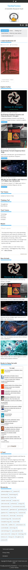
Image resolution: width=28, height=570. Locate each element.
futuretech (4, 509)
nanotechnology (6, 518)
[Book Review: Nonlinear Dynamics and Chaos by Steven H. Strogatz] (14, 271)
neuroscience (16, 518)
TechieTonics (14, 6)
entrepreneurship (6, 506)
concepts (15, 500)
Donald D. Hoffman (5, 441)
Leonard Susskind (5, 424)
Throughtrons (4, 204)
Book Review (4, 206)
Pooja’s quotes (6, 228)
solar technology (5, 531)
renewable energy (6, 521)
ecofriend (14, 503)
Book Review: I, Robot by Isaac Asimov (7, 80)
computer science (6, 500)
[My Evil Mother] (2, 417)
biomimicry (4, 494)
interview (20, 515)
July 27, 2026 (4, 148)
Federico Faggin (8, 394)
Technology (4, 214)
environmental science (19, 506)
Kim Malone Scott (8, 388)
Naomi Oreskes (4, 382)
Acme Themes (15, 567)
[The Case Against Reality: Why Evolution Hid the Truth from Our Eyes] (2, 440)
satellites (11, 524)
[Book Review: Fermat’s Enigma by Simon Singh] (14, 290)
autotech (16, 491)
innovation (4, 515)
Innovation (3, 217)
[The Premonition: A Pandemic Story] (2, 373)
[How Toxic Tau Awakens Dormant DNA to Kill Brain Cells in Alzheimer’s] (14, 328)
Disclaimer (5, 556)
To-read (11, 368)
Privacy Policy (6, 552)
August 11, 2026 (5, 112)
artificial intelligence (6, 491)
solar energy (13, 527)
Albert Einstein (8, 250)
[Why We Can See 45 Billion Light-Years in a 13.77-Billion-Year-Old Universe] (14, 308)
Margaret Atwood (8, 415)
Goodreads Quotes (23, 254)
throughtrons (19, 537)
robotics (4, 524)
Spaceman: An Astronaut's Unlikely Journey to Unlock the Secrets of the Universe (13, 408)
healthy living (13, 512)
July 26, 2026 (4, 177)
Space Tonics (4, 186)
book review (5, 497)
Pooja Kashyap (14, 44)
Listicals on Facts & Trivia (7, 196)
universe (4, 540)
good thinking (22, 509)
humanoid (22, 512)
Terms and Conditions (8, 549)
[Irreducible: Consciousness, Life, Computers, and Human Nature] (2, 394)
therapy (11, 537)
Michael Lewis (7, 371)
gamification (13, 509)
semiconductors (20, 524)
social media (4, 527)
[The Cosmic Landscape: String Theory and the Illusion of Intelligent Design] (2, 422)
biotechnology (13, 494)
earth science (5, 503)
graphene (4, 512)
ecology (21, 503)
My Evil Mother (8, 414)
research (16, 521)
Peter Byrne (4, 434)
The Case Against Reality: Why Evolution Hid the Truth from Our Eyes (12, 438)
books (13, 497)
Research (3, 216)
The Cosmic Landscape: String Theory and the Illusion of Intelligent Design (12, 421)
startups (14, 534)
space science (5, 534)
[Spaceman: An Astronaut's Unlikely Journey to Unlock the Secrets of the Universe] (2, 409)
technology (22, 534)
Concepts (3, 219)
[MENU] (26, 25)
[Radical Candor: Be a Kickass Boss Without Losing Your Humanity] (2, 388)
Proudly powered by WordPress (8, 566)
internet (12, 515)
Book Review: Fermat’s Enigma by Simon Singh (12, 299)
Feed (3, 452)
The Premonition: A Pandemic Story (13, 370)
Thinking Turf (4, 122)
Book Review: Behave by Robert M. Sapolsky (12, 472)
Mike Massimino (5, 403)
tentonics (4, 537)
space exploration (17, 531)
